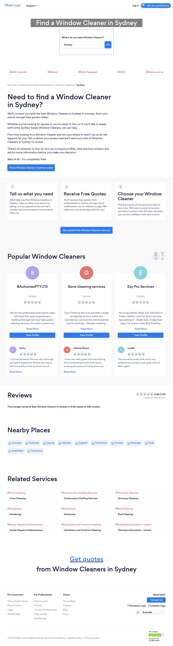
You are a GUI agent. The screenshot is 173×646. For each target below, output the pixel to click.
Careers (67, 605)
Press (66, 614)
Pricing (37, 605)
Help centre (40, 614)
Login (10, 609)
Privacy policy (92, 638)
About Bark (69, 601)
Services (12, 85)
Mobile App (13, 614)
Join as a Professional (45, 609)
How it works (14, 605)
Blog (65, 609)
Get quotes (86, 559)
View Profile (32, 335)
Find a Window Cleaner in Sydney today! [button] (31, 167)
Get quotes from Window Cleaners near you (86, 230)
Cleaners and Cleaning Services (36, 85)
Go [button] (108, 44)
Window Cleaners (64, 85)
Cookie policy (75, 638)
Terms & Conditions (54, 638)
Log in (135, 5)
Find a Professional (17, 601)
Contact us (156, 600)
